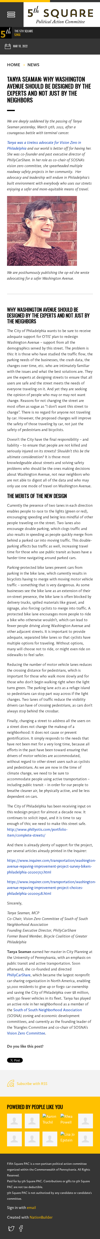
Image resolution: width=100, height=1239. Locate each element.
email (31, 1207)
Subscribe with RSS (31, 1083)
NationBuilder (41, 1217)
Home (13, 64)
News (33, 64)
